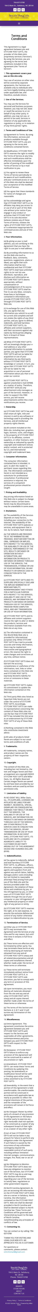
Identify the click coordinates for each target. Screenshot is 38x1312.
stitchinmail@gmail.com (14, 1252)
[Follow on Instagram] (19, 9)
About (19, 1291)
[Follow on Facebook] (15, 9)
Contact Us (19, 1293)
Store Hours (19, 1289)
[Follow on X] (23, 9)
